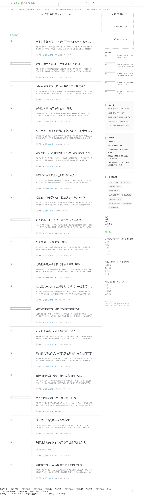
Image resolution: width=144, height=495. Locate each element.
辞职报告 (108, 271)
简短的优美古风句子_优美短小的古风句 (119, 113)
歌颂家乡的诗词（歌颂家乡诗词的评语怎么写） (119, 117)
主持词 (107, 248)
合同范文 (108, 219)
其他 (107, 226)
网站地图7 (90, 489)
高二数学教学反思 (115, 145)
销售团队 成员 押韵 (115, 199)
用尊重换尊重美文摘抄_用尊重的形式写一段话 (118, 163)
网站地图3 (48, 489)
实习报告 (108, 251)
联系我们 (14, 489)
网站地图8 (100, 489)
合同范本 (108, 242)
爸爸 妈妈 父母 (113, 208)
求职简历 (111, 141)
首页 (11, 10)
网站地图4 (59, 489)
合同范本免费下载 (48, 55)
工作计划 (108, 268)
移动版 (109, 489)
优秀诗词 (108, 294)
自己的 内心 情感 (114, 203)
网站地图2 (38, 489)
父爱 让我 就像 (113, 182)
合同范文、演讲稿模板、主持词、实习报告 (33, 10)
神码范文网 (32, 494)
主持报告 (108, 254)
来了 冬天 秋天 (125, 182)
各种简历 (108, 291)
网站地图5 (69, 489)
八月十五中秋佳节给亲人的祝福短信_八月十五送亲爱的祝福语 (119, 125)
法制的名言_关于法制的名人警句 (118, 121)
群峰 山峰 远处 (126, 195)
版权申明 (3, 489)
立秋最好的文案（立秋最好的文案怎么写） (119, 157)
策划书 (107, 274)
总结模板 (108, 265)
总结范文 (108, 221)
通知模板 (108, 224)
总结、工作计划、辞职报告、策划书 (67, 10)
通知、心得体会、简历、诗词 (96, 10)
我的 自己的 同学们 (115, 186)
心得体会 (108, 288)
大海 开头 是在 (126, 203)
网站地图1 (26, 489)
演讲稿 (107, 245)
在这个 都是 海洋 (114, 191)
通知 (106, 285)
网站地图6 (79, 489)
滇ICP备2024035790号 (56, 494)
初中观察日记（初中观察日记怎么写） (119, 150)
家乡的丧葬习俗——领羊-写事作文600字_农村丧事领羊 (119, 109)
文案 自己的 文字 (114, 195)
